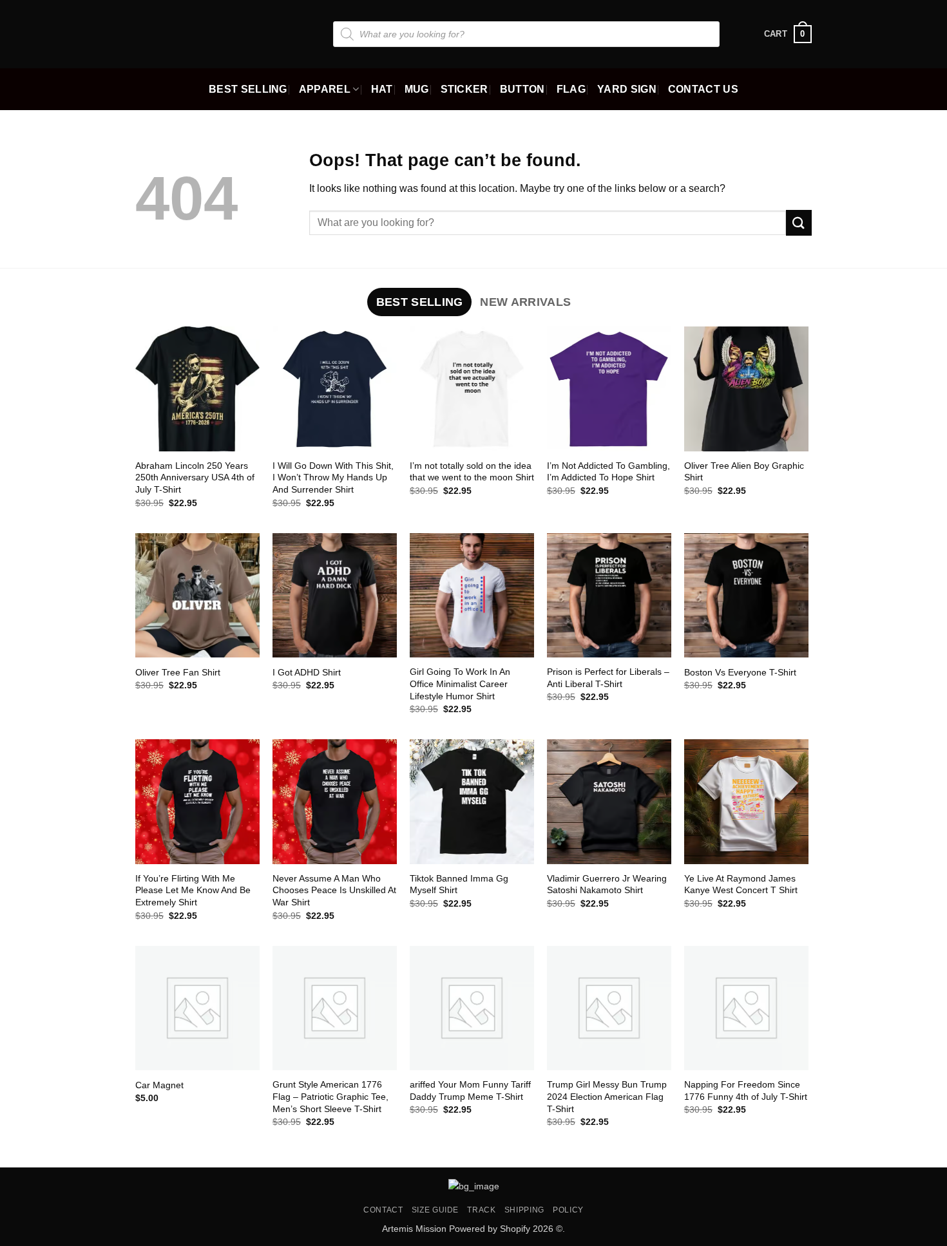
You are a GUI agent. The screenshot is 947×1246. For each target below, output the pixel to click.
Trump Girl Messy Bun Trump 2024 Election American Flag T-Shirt (607, 1096)
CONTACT (383, 1209)
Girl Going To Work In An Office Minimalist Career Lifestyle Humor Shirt (460, 683)
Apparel (324, 89)
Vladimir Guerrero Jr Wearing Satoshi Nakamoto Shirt (607, 884)
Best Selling (248, 89)
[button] (788, 34)
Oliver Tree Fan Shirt (177, 672)
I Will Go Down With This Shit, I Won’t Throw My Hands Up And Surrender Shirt (333, 477)
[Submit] (799, 222)
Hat (382, 89)
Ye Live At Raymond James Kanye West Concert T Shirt (741, 884)
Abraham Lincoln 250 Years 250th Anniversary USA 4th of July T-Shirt (194, 477)
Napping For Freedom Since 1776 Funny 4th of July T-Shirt (745, 1090)
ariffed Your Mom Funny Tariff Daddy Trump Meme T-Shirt (470, 1090)
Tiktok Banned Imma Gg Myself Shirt (459, 884)
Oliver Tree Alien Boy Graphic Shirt (744, 471)
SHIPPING (524, 1209)
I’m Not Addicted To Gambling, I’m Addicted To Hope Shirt (608, 471)
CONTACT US (703, 89)
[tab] (419, 302)
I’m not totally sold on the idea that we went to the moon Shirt (472, 471)
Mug (417, 89)
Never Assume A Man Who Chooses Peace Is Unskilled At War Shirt (334, 890)
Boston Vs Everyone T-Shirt (740, 672)
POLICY (568, 1209)
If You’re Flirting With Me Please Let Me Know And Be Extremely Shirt (193, 890)
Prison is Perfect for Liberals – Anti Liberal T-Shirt (608, 677)
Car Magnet (159, 1085)
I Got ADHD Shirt (307, 672)
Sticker (464, 89)
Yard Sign (626, 89)
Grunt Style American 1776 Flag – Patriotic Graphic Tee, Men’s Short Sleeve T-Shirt (330, 1096)
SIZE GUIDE (435, 1209)
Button (522, 89)
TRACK (481, 1209)
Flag (571, 89)
